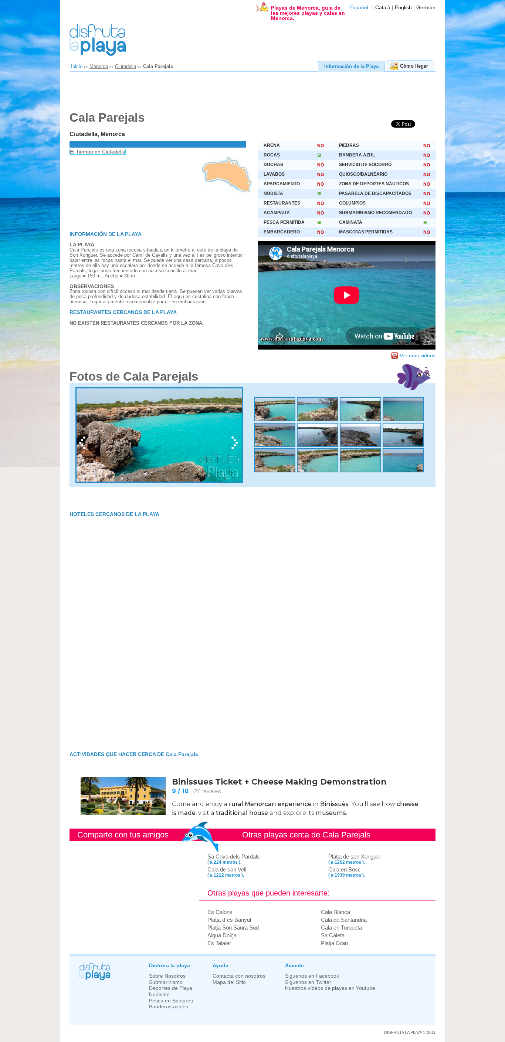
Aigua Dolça (222, 935)
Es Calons (220, 912)
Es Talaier (219, 943)
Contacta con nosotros (239, 976)
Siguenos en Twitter (308, 982)
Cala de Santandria (344, 920)
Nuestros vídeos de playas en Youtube (330, 988)
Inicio (76, 66)
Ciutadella (125, 66)
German (425, 7)
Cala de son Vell (226, 869)
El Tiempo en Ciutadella (97, 152)
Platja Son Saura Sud (233, 927)
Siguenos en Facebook (312, 976)
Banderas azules (168, 1006)
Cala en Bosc (344, 869)
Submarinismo (166, 982)
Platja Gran (334, 943)
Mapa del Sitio (229, 982)
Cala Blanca (335, 912)
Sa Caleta (333, 935)
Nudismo (159, 994)
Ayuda (220, 965)
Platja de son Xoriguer (354, 856)
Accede (294, 965)
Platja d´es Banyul (229, 920)
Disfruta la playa (169, 965)
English (403, 7)
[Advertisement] (249, 94)
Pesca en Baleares (171, 1001)
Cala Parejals (158, 66)
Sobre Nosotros (167, 976)
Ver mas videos (417, 355)
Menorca (98, 66)
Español (358, 7)
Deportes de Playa (170, 988)
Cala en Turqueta (341, 927)
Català (382, 7)
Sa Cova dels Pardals (233, 856)
